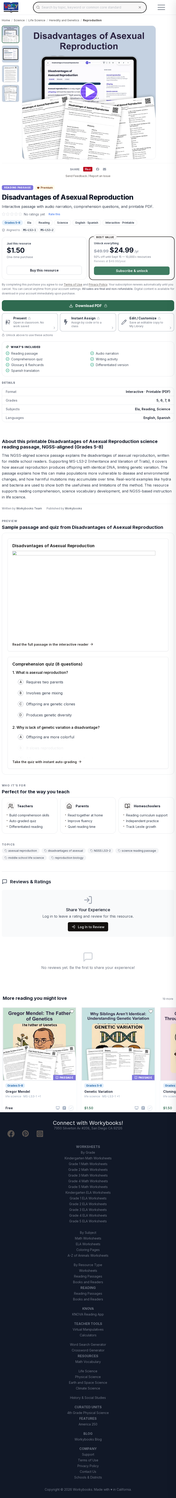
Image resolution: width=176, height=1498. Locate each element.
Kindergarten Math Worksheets (88, 1158)
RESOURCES (88, 1356)
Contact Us (88, 1472)
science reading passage (139, 850)
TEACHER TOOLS (88, 1324)
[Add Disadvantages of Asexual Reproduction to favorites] (166, 33)
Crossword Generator (88, 1350)
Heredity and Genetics (64, 20)
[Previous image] (28, 92)
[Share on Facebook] (97, 169)
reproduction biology (69, 857)
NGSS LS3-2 (102, 850)
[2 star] (8, 214)
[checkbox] (71, 1108)
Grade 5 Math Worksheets (88, 1187)
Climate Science (88, 1388)
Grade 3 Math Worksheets (88, 1175)
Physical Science (88, 1377)
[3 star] (12, 214)
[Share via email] (104, 169)
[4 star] (16, 214)
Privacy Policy (98, 284)
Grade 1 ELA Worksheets (88, 1198)
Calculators (88, 1335)
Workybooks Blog (88, 1439)
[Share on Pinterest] (87, 169)
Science (19, 20)
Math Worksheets (88, 1238)
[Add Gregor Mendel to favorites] (72, 1011)
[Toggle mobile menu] (161, 7)
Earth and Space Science (88, 1382)
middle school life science (26, 857)
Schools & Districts (88, 1477)
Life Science (36, 20)
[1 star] (4, 214)
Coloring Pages (88, 1250)
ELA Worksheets (88, 1244)
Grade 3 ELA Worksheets (88, 1210)
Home (6, 20)
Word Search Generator (88, 1344)
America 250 (88, 1424)
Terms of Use (73, 284)
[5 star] (20, 214)
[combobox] (90, 7)
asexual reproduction (22, 850)
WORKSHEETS (88, 1147)
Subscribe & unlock (132, 271)
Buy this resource (44, 270)
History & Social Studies (88, 1398)
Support (88, 1454)
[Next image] (150, 92)
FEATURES (88, 1418)
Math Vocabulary (88, 1362)
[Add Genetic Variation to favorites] (150, 1011)
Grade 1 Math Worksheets (88, 1164)
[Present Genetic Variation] (137, 1108)
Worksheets (88, 1270)
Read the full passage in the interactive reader (50, 644)
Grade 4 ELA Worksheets (88, 1215)
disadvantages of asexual (65, 850)
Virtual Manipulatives (88, 1329)
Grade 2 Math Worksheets (88, 1170)
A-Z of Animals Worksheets (88, 1255)
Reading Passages (88, 1276)
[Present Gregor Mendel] (58, 1108)
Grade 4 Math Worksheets (88, 1181)
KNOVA (88, 1308)
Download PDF (88, 305)
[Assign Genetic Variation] (143, 1108)
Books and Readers (88, 1282)
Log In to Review (91, 927)
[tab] (10, 34)
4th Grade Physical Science (88, 1413)
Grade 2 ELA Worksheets (88, 1204)
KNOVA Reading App (88, 1314)
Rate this (54, 214)
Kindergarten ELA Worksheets (88, 1192)
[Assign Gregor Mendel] (64, 1108)
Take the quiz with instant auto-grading (44, 762)
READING (88, 1288)
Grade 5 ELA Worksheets (88, 1221)
